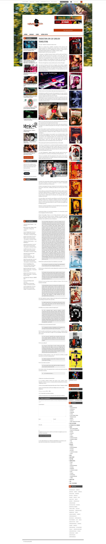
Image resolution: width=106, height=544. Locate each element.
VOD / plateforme (73, 483)
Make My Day (71, 499)
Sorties (71, 442)
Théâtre (71, 477)
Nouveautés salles (73, 416)
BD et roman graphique (74, 428)
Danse (71, 463)
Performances (72, 474)
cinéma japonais (72, 527)
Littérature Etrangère (73, 437)
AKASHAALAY (56, 347)
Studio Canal (71, 493)
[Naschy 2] (75, 196)
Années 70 (75, 525)
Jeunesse (71, 436)
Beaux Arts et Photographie (74, 430)
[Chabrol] (75, 250)
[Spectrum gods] (75, 267)
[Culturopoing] (35, 28)
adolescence (71, 510)
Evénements (72, 412)
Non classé (72, 457)
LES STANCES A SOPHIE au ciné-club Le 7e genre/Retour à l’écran (30, 96)
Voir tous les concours (68, 30)
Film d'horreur (72, 519)
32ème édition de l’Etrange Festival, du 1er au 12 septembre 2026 (30, 49)
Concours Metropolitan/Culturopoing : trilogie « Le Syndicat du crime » (29, 283)
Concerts (71, 445)
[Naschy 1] (75, 178)
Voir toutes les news (28, 157)
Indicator (77, 508)
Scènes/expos (44, 34)
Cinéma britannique (72, 523)
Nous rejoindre (65, 1)
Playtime (71, 459)
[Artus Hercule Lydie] (75, 285)
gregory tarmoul (27, 236)
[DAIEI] (75, 349)
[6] (62, 216)
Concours (37, 1)
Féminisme (77, 493)
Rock (79, 497)
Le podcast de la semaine (75, 425)
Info (71, 2)
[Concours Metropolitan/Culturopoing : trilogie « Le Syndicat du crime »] (68, 27)
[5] (65, 153)
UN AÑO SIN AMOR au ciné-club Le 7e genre (30, 85)
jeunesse (70, 497)
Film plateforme (73, 423)
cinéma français (72, 534)
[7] (51, 278)
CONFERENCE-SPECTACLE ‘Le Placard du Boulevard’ (30, 73)
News (71, 455)
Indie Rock (75, 495)
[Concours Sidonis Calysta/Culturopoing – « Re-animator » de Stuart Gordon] (68, 18)
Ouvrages (71, 473)
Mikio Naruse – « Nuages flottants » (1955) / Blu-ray (30, 142)
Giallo (80, 519)
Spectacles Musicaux (73, 476)
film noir (71, 495)
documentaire (79, 527)
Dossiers (71, 431)
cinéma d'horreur (72, 514)
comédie (70, 525)
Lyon (77, 519)
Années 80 (79, 523)
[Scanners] (75, 143)
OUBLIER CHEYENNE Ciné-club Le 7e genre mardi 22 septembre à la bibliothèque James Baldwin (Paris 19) (30, 61)
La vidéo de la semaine (73, 451)
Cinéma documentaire (77, 529)
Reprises (71, 418)
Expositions (72, 468)
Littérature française (73, 439)
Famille (76, 499)
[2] (55, 134)
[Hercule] (75, 303)
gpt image (25, 277)
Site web (40, 424)
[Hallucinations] (75, 107)
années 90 (77, 489)
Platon (41, 391)
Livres (37, 34)
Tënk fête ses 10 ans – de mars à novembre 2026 (29, 131)
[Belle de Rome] (75, 161)
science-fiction (72, 521)
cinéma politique (78, 510)
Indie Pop (75, 497)
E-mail (54, 419)
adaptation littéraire (73, 506)
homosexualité (72, 489)
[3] (54, 136)
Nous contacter (54, 1)
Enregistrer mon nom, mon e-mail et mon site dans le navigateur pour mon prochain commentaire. (53, 432)
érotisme (78, 504)
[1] (65, 90)
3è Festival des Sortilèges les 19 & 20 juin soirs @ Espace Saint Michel (30, 108)
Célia (24, 224)
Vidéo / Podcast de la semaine (75, 421)
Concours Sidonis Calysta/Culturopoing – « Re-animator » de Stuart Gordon (30, 233)
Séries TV (71, 420)
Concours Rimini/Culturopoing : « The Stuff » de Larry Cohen (30, 270)
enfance (75, 491)
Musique (32, 34)
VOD (70, 481)
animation (71, 491)
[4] (62, 139)
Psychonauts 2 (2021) (73, 380)
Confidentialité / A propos (45, 1)
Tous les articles (25, 1)
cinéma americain (72, 536)
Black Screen (26, 227)
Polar (71, 440)
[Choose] (75, 71)
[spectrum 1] (75, 367)
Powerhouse (71, 512)
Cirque (71, 462)
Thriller (70, 529)
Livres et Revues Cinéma (74, 415)
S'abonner (27, 173)
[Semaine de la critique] (53, 9)
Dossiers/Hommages (73, 407)
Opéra (71, 471)
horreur (78, 514)
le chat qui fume (72, 504)
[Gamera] (75, 232)
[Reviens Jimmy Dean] (75, 89)
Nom (40, 419)
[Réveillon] (75, 54)
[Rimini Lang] (75, 331)
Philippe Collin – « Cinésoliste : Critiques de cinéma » (30, 229)
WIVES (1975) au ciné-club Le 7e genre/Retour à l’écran (29, 153)
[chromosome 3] (75, 125)
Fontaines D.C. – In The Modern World (75, 400)
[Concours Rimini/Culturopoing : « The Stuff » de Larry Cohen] (68, 22)
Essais (71, 434)
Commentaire (41, 404)
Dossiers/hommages (73, 447)
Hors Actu (71, 450)
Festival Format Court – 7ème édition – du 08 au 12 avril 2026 (30, 119)
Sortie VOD (72, 479)
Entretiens (72, 410)
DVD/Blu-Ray (72, 409)
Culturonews (32, 1)
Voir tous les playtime (74, 385)
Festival (71, 413)
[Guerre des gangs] (75, 214)
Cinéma (25, 34)
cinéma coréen (72, 508)
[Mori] (75, 321)
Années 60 (80, 491)
